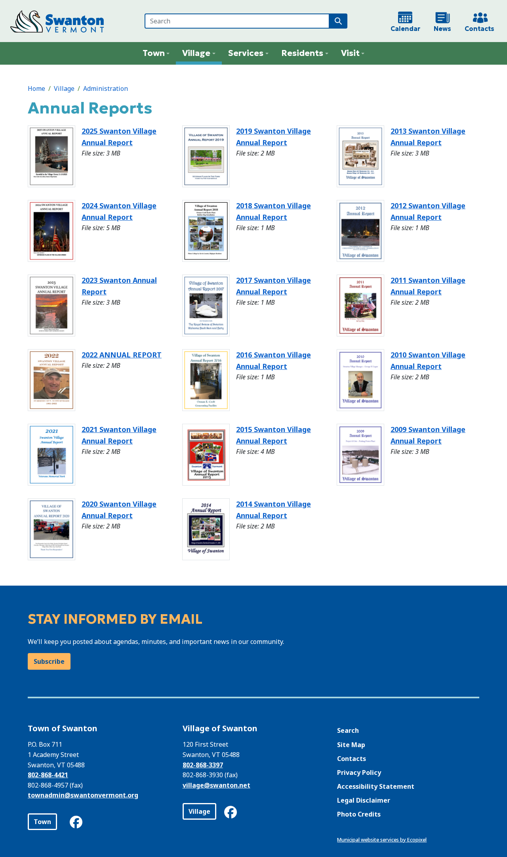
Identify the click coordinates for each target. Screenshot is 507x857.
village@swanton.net (216, 785)
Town (42, 821)
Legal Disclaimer (363, 800)
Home (36, 88)
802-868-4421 (48, 775)
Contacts (351, 758)
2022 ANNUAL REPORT (122, 354)
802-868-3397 (203, 765)
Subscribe (49, 661)
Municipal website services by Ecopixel (382, 839)
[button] (156, 53)
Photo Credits (359, 814)
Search (348, 730)
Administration (105, 88)
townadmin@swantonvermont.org (83, 795)
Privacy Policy (359, 772)
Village (64, 88)
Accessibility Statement (375, 786)
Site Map (351, 744)
